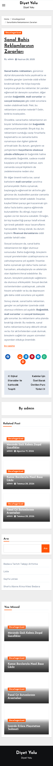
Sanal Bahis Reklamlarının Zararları (19, 46)
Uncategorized (13, 32)
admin (11, 59)
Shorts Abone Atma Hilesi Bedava (22, 586)
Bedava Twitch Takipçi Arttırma (21, 564)
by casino (9, 345)
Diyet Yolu (29, 3)
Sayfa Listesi (11, 579)
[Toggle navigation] (3, 5)
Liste (6, 571)
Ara (6, 538)
